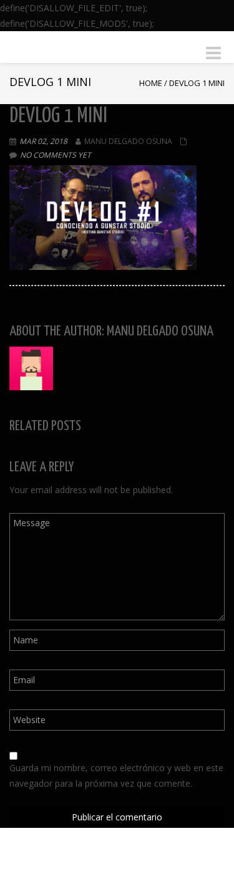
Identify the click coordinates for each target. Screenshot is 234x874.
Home (150, 83)
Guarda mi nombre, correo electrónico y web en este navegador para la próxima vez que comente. (116, 775)
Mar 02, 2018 (43, 141)
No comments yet (55, 155)
